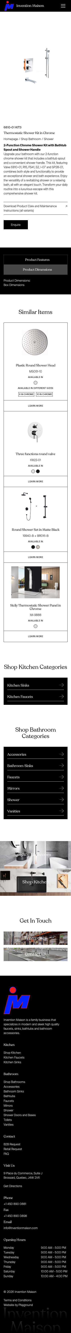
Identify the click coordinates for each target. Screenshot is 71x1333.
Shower (49, 139)
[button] (63, 5)
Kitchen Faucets (14, 1057)
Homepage (11, 139)
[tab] (36, 260)
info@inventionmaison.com (21, 1228)
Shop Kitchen (12, 1052)
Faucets (9, 1100)
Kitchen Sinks (12, 1062)
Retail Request (13, 1149)
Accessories (11, 1086)
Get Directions (13, 1186)
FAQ (6, 1153)
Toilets (8, 1119)
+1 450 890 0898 (15, 1216)
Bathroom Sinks (14, 1091)
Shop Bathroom (31, 139)
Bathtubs (9, 1096)
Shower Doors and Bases (20, 1115)
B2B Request (12, 1144)
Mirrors (8, 1105)
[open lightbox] (36, 70)
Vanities (8, 1124)
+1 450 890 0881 (15, 1204)
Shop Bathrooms (14, 1081)
